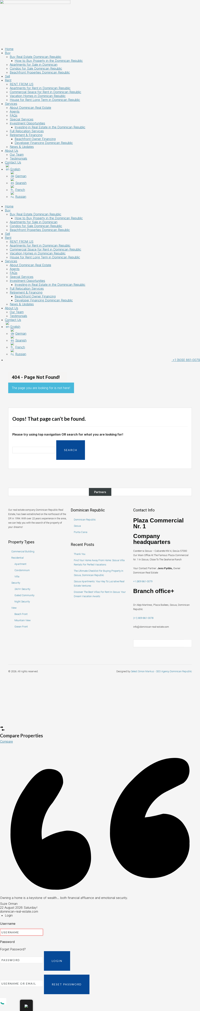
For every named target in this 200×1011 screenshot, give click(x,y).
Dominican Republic (85, 519)
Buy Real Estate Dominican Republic (35, 57)
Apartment (20, 564)
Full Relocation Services (27, 131)
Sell (7, 76)
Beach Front (21, 614)
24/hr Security (22, 589)
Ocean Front (21, 626)
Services (11, 104)
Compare (6, 741)
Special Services (21, 119)
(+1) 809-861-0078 (143, 617)
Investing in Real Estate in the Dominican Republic (50, 127)
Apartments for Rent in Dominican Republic (40, 88)
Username (7, 924)
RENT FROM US (21, 84)
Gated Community (24, 595)
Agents (15, 111)
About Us (11, 151)
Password (7, 942)
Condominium (22, 570)
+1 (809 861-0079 (142, 581)
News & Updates (22, 147)
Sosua (77, 525)
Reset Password (67, 984)
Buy (8, 53)
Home (9, 49)
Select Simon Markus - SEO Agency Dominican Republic (161, 671)
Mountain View (22, 620)
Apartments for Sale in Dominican (33, 65)
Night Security (22, 601)
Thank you (79, 554)
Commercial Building (22, 551)
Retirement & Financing (26, 135)
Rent (8, 80)
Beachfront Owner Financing (35, 139)
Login (57, 960)
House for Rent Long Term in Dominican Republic (45, 100)
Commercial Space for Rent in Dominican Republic (45, 92)
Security (15, 582)
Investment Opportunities (27, 123)
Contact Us (13, 162)
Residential (17, 557)
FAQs (13, 115)
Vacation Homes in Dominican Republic (38, 96)
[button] (100, 202)
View (14, 607)
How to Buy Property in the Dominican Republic (49, 61)
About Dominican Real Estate (30, 108)
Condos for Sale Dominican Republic (36, 68)
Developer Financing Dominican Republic (44, 143)
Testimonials (18, 158)
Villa (16, 576)
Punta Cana (80, 532)
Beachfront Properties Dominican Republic (40, 72)
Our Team (17, 154)
